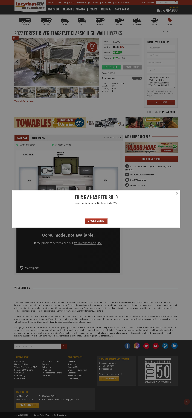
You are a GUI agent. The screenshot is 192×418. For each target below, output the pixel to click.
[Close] (177, 193)
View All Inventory (96, 221)
